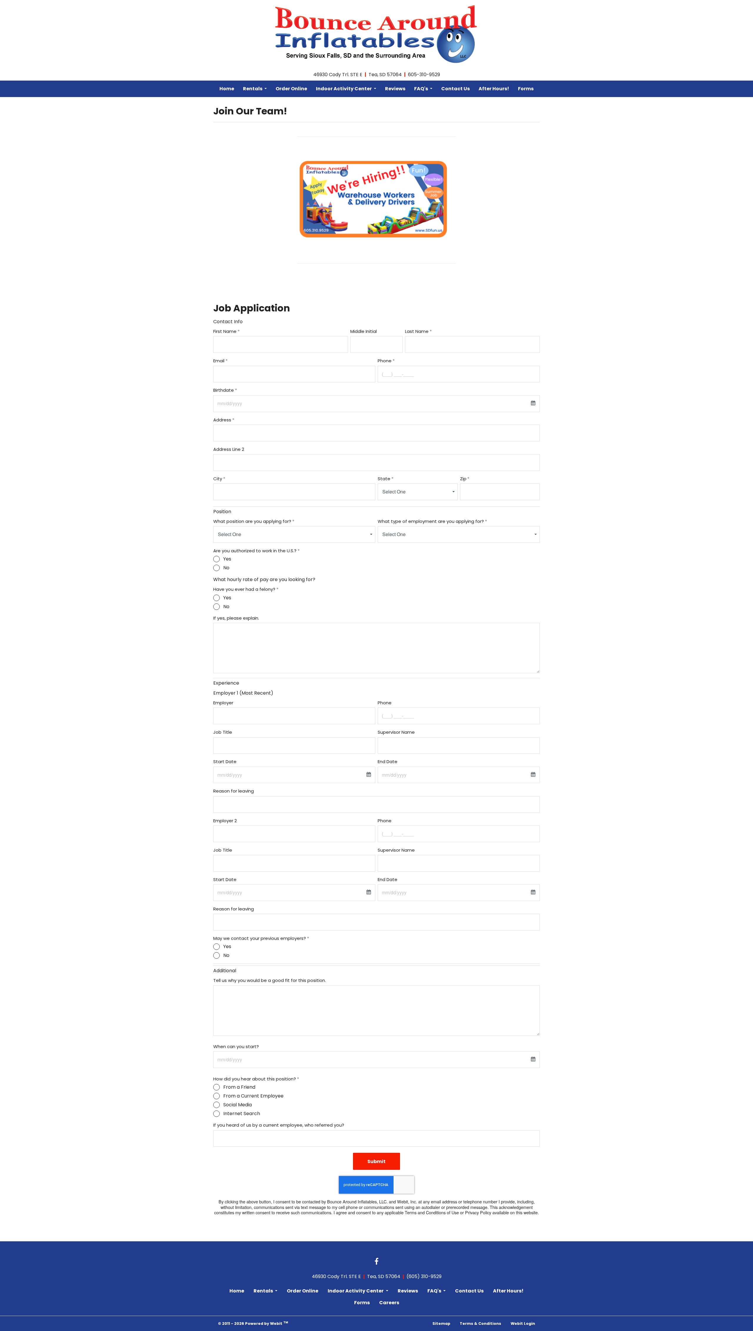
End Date (387, 761)
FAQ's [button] (421, 88)
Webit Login (523, 1323)
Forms (526, 88)
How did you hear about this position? (254, 1079)
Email (218, 361)
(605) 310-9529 (424, 1276)
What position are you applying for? (252, 521)
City (217, 479)
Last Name (417, 331)
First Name (224, 331)
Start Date (224, 761)
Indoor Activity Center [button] (344, 88)
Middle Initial (363, 331)
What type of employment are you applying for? (431, 521)
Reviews (395, 88)
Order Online (291, 88)
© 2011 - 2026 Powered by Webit (253, 1323)
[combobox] (418, 491)
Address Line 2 (228, 449)
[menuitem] (227, 89)
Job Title (222, 732)
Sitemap (441, 1323)
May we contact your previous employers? (259, 938)
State (384, 479)
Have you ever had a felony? (244, 589)
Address (222, 420)
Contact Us (455, 88)
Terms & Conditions (480, 1323)
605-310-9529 (424, 74)
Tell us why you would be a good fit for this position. (269, 980)
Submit (376, 1161)
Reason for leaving (233, 791)
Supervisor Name (396, 732)
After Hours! (494, 88)
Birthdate (223, 390)
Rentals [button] (253, 88)
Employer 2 (225, 821)
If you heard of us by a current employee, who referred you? (278, 1125)
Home (226, 88)
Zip (463, 479)
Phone (385, 361)
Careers (389, 1302)
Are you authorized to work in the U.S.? (254, 551)
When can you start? (236, 1046)
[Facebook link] (376, 1261)
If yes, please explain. (236, 618)
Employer (223, 703)
